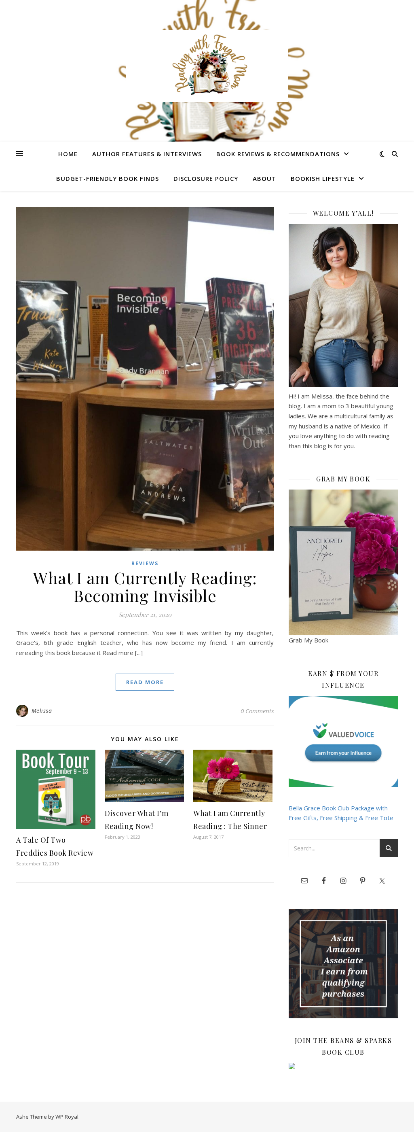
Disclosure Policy (205, 178)
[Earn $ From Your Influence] (343, 741)
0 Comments (257, 711)
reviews (144, 563)
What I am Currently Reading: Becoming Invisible (145, 586)
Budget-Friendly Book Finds (107, 178)
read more (145, 682)
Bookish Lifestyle (323, 178)
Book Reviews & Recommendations (278, 154)
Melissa (42, 710)
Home (68, 154)
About (264, 178)
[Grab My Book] (343, 562)
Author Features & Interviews (147, 154)
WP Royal (66, 1116)
